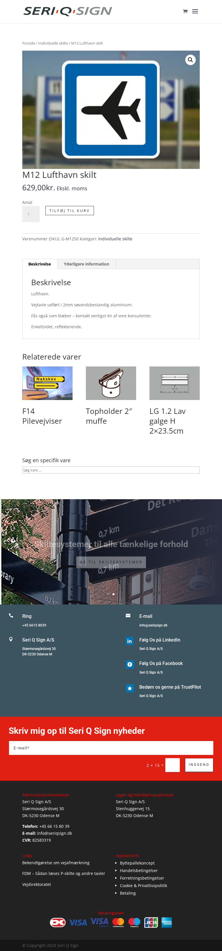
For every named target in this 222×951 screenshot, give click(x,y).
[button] (190, 60)
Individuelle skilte (53, 43)
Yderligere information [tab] (86, 264)
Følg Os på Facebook (161, 663)
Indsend (199, 765)
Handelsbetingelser (139, 870)
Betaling (128, 893)
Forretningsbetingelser (142, 878)
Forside (28, 43)
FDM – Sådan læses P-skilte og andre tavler (63, 873)
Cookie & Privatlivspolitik (143, 885)
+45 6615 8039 (34, 625)
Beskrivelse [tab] (39, 264)
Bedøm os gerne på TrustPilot (170, 687)
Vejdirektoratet (36, 884)
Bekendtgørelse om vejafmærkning (56, 862)
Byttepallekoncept (137, 863)
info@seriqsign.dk (153, 625)
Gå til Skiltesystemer (111, 558)
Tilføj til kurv (69, 210)
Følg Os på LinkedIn (159, 640)
